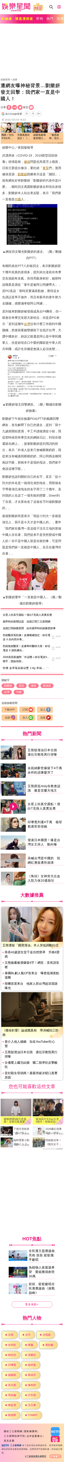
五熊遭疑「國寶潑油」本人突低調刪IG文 (30, 945)
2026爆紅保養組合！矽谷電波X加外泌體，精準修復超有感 (54, 1131)
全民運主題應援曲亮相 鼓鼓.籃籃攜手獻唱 (42, 1255)
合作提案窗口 (35, 1436)
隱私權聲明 (30, 1431)
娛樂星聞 (5, 79)
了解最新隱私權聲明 (36, 1456)
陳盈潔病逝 (24, 18)
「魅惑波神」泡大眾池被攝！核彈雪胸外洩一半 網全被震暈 (55, 137)
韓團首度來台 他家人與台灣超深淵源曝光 (31, 986)
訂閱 (25, 709)
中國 (18, 199)
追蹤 (7, 717)
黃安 (46, 168)
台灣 (27, 324)
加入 (43, 709)
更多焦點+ (32, 1304)
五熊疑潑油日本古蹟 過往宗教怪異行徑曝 (31, 1054)
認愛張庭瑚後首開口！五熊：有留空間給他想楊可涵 (39, 137)
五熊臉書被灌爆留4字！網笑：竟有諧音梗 (32, 965)
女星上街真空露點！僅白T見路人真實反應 (27, 614)
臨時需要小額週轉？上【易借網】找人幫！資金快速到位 (21, 1142)
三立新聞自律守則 (14, 1436)
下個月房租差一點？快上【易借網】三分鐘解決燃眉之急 (21, 1131)
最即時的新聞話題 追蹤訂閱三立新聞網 (26, 621)
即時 (39, 18)
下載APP (9, 709)
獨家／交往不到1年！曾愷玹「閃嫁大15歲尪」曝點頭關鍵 (7, 137)
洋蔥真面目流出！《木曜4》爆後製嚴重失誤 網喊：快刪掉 (24, 137)
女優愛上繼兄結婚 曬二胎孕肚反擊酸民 (31, 1065)
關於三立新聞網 (13, 1431)
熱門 (50, 18)
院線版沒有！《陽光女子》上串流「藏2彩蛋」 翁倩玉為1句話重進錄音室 (54, 1142)
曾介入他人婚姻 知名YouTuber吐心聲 (30, 1044)
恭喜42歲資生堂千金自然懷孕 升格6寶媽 (32, 954)
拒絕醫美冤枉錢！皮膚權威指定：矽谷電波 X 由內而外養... (26, 637)
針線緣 (7, 18)
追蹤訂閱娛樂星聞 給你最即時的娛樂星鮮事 (29, 628)
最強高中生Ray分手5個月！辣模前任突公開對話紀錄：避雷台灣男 (47, 1120)
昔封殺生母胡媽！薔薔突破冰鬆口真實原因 (31, 1075)
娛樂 (15, 79)
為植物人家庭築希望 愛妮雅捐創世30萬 (42, 1272)
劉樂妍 (22, 174)
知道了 (56, 1456)
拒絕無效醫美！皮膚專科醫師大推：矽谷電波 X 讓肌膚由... (26, 648)
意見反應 (9, 1440)
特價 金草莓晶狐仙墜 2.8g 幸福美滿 (25, 668)
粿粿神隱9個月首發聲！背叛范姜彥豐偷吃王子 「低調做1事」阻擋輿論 (15, 1120)
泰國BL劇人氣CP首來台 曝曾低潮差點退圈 (32, 975)
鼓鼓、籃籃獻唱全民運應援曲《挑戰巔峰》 (42, 1288)
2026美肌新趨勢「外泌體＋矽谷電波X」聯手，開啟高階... (26, 659)
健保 (27, 161)
